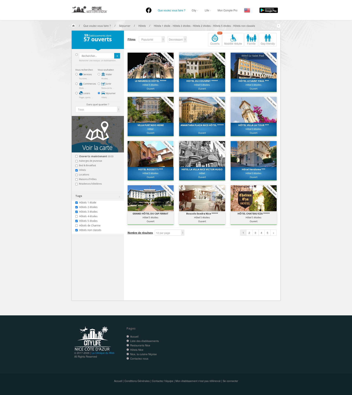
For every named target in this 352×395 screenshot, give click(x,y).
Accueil (134, 336)
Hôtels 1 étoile (87, 202)
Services (87, 74)
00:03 (96, 156)
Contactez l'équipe (162, 381)
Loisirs (86, 93)
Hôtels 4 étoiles (88, 216)
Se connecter (230, 381)
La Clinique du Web (103, 353)
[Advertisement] (97, 274)
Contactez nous (139, 358)
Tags (78, 196)
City (194, 10)
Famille (251, 43)
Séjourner (110, 93)
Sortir (108, 83)
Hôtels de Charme (89, 225)
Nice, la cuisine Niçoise (143, 354)
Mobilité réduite (233, 43)
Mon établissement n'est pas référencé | (198, 381)
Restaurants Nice (140, 345)
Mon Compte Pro (227, 10)
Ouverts (215, 39)
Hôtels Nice (136, 350)
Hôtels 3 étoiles (88, 211)
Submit (117, 56)
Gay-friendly (268, 43)
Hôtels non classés (90, 230)
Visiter (108, 74)
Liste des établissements (144, 341)
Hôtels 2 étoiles (88, 207)
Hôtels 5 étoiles (88, 221)
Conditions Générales (137, 381)
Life (207, 10)
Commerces (89, 83)
